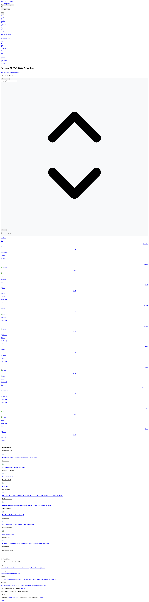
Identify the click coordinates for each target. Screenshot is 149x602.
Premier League (26, 568)
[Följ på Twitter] (1, 600)
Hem (2, 53)
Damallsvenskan (17, 568)
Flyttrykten (5, 486)
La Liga (39, 568)
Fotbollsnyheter (5, 579)
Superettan (10, 568)
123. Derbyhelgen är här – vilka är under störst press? (18, 524)
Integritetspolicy (32, 585)
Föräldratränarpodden (8, 470)
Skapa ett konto (18, 585)
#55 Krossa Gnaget (7, 476)
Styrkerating (12, 579)
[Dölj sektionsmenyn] (2, 13)
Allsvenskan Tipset (21, 579)
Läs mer (42, 597)
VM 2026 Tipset (30, 579)
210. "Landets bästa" (8, 534)
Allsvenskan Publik (53, 579)
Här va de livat (6, 489)
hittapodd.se (8, 450)
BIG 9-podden (6, 537)
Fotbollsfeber (5, 3)
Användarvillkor (41, 585)
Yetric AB (23, 588)
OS (14, 573)
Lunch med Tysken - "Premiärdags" (13, 515)
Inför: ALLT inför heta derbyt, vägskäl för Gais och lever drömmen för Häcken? (25, 543)
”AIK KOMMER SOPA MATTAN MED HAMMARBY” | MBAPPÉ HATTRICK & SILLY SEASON (32, 496)
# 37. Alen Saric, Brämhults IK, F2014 (13, 467)
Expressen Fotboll (7, 527)
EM (12, 573)
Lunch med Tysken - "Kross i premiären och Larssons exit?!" (20, 457)
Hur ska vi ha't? (6, 480)
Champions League (6, 573)
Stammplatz (5, 461)
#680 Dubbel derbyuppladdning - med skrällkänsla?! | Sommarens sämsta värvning (26, 505)
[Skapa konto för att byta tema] (2, 7)
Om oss (3, 585)
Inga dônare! (5, 546)
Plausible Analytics (13, 597)
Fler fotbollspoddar (7, 550)
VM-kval (17, 573)
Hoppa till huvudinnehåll (7, 1)
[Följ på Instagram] (3, 600)
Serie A (3, 57)
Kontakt (7, 585)
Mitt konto (25, 585)
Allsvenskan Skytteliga (41, 579)
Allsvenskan (4, 568)
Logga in (11, 585)
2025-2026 (4, 60)
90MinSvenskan (6, 508)
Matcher (3, 63)
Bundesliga (34, 568)
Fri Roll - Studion (7, 499)
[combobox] (9, 81)
